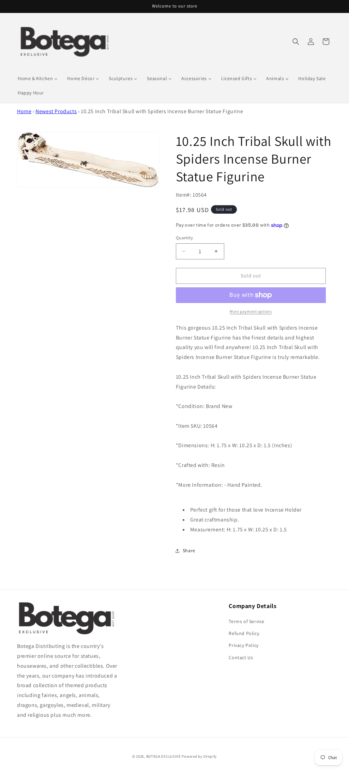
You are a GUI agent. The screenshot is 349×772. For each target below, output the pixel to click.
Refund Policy (244, 633)
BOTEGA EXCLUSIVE (163, 756)
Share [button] (189, 550)
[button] (295, 41)
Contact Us (241, 657)
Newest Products (56, 111)
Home (24, 111)
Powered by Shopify (199, 756)
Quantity (184, 238)
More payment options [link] (251, 311)
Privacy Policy (243, 645)
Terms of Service (246, 621)
